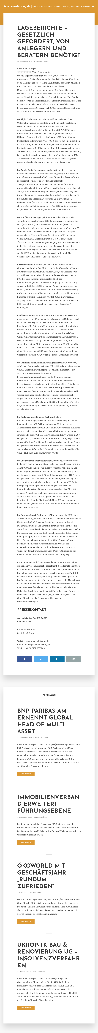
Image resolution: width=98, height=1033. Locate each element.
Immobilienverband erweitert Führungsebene (48, 804)
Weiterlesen (26, 774)
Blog (51, 6)
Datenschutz (84, 6)
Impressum (71, 6)
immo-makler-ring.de (17, 6)
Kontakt (59, 6)
